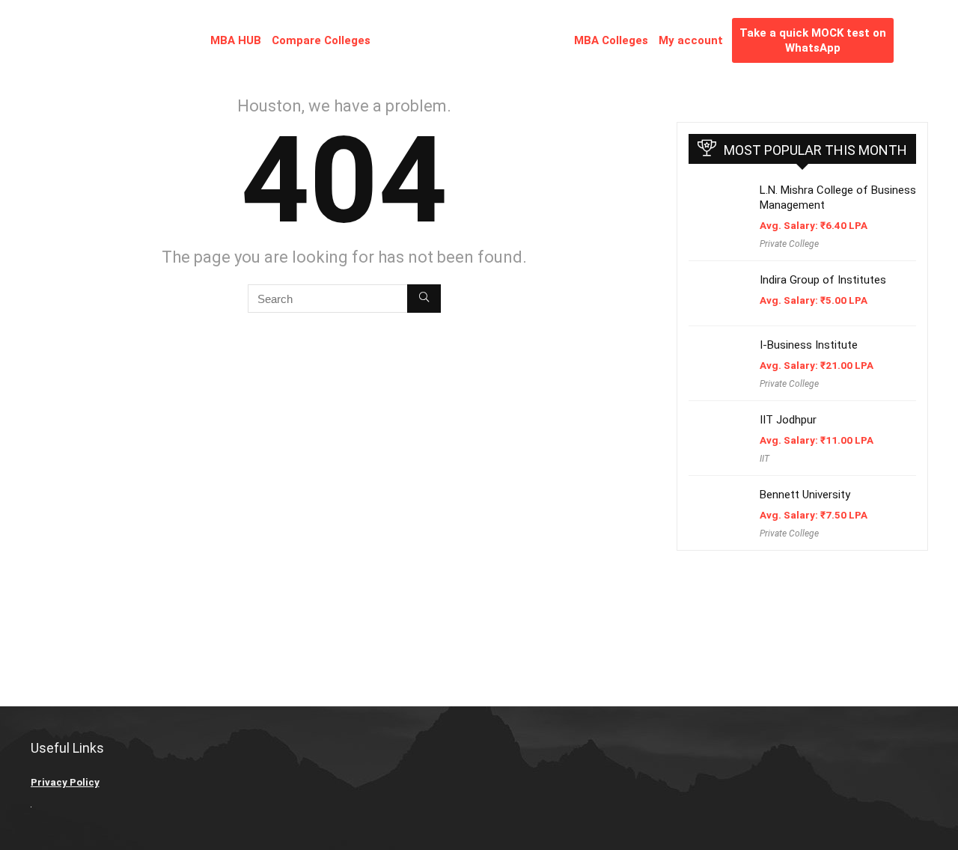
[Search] (424, 298)
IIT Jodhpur (788, 419)
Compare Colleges (321, 40)
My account (691, 40)
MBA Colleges (611, 40)
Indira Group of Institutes (823, 280)
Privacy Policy (65, 782)
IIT (764, 458)
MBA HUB (235, 40)
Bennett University (805, 494)
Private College (789, 244)
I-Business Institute (809, 345)
